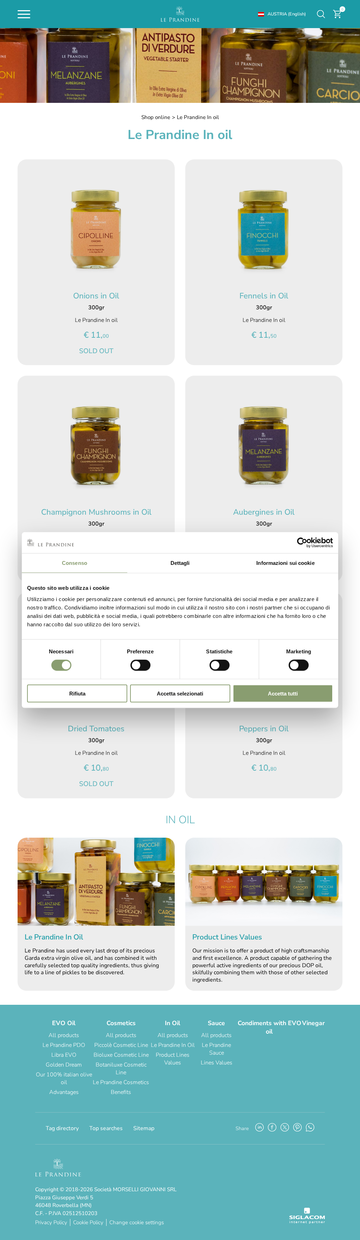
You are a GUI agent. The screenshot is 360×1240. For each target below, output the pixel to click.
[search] (321, 14)
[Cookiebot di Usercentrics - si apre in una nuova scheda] (302, 542)
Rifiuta (77, 693)
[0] (337, 17)
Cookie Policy (88, 1222)
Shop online (155, 117)
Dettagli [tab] (180, 563)
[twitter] (285, 1128)
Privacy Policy (51, 1222)
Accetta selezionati (180, 693)
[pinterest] (297, 1128)
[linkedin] (259, 1128)
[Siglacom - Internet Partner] (307, 1222)
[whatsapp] (310, 1128)
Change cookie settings (136, 1222)
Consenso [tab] (74, 563)
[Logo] (180, 14)
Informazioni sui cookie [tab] (285, 563)
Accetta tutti (283, 693)
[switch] (140, 665)
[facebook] (272, 1128)
